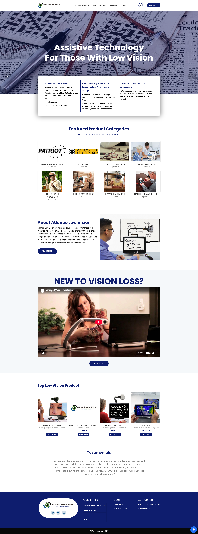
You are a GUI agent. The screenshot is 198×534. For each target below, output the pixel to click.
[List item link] (147, 505)
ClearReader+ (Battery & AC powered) (114, 425)
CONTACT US (153, 5)
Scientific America (52, 428)
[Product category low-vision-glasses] (114, 185)
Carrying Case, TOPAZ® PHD (83, 425)
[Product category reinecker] (83, 155)
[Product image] (145, 407)
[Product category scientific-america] (114, 155)
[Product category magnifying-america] (52, 155)
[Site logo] (49, 5)
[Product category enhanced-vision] (145, 155)
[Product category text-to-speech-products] (52, 186)
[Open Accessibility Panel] (193, 529)
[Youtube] (58, 513)
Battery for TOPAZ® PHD (52, 425)
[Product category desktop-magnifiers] (83, 185)
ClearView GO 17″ (145, 425)
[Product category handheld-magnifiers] (145, 185)
